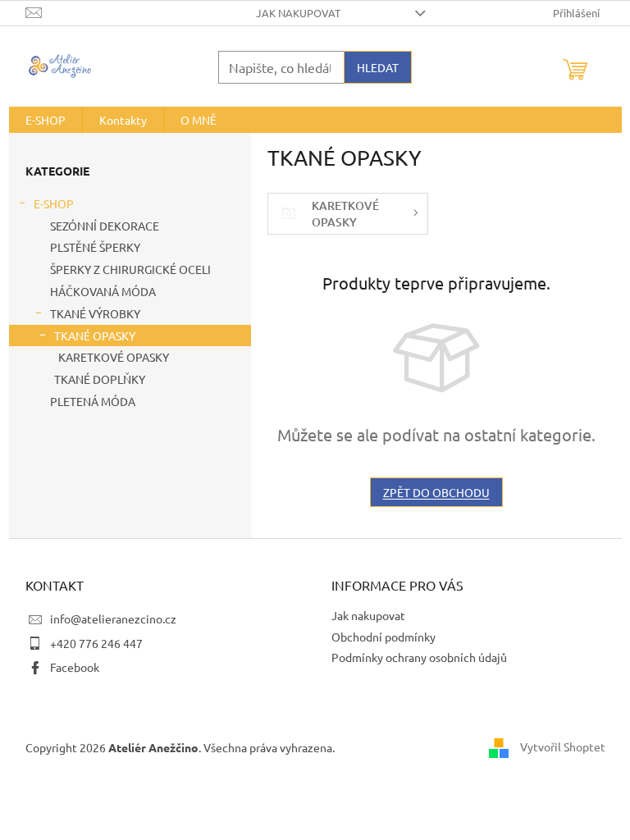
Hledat (378, 67)
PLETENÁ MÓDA (92, 401)
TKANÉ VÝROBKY (95, 313)
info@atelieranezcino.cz (113, 618)
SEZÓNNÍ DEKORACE (104, 225)
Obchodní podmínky (383, 636)
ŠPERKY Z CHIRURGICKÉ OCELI (130, 269)
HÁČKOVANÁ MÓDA (103, 291)
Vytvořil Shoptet (562, 745)
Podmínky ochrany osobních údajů (419, 657)
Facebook (74, 667)
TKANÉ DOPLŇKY (99, 379)
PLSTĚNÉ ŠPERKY (95, 247)
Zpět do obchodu (436, 492)
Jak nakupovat (298, 13)
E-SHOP (54, 203)
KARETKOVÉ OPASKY (113, 356)
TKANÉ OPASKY (94, 335)
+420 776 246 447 (96, 643)
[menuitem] (45, 120)
